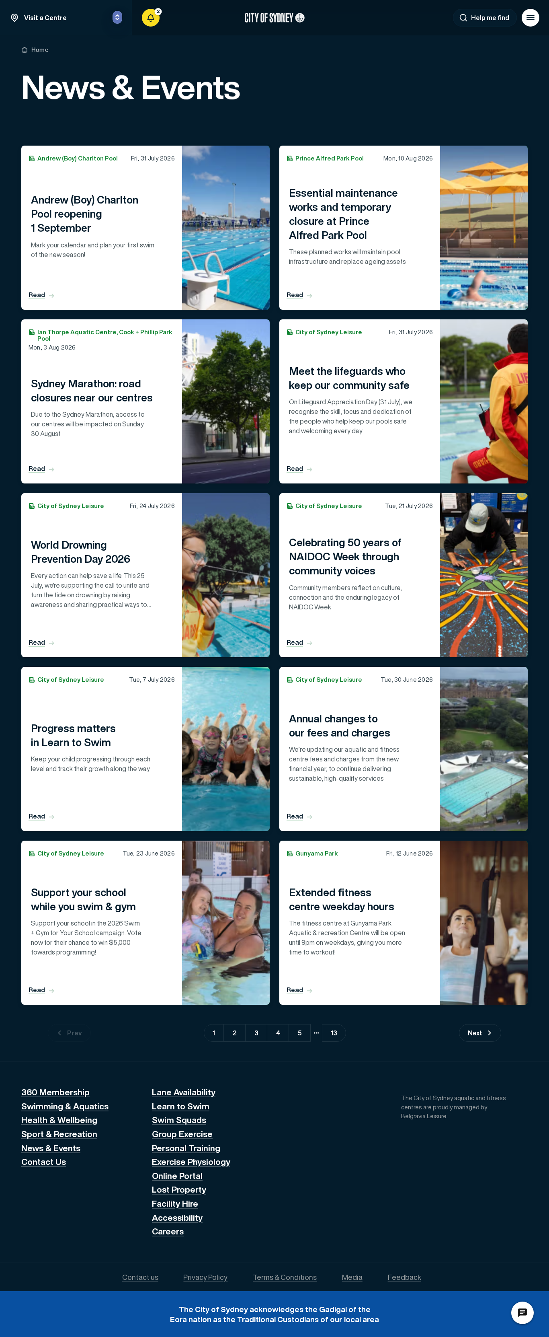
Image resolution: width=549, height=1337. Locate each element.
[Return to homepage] (274, 17)
